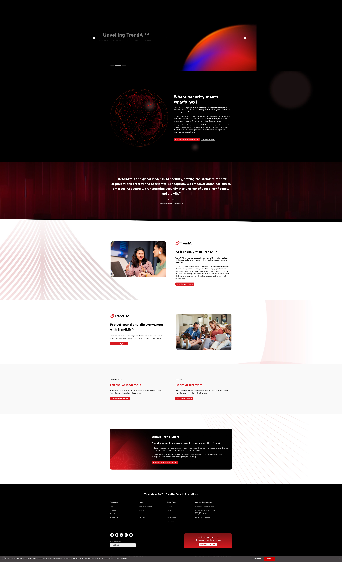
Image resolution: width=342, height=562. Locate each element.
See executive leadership (120, 398)
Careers (169, 510)
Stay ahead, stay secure (184, 284)
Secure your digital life (118, 343)
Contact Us (141, 510)
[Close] (339, 559)
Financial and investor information (186, 139)
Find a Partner (114, 517)
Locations (170, 514)
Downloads (141, 514)
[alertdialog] (171, 559)
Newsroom (113, 510)
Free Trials (141, 517)
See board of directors (184, 398)
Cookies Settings (256, 558)
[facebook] (116, 535)
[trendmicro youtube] (131, 535)
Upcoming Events (172, 517)
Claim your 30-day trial (207, 544)
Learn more (124, 558)
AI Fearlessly (115, 47)
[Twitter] (121, 535)
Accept (269, 558)
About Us (169, 507)
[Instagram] (126, 535)
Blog (111, 507)
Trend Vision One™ (153, 494)
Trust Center (170, 521)
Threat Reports (114, 514)
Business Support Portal (145, 507)
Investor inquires (207, 139)
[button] (112, 65)
